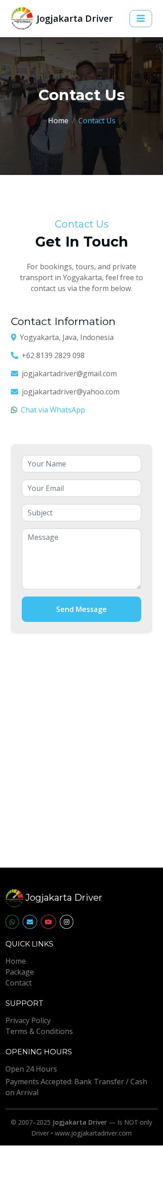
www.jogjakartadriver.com (93, 1133)
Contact (18, 983)
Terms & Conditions (39, 1031)
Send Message (81, 609)
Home (58, 121)
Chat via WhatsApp (53, 410)
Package (19, 972)
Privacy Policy (28, 1020)
